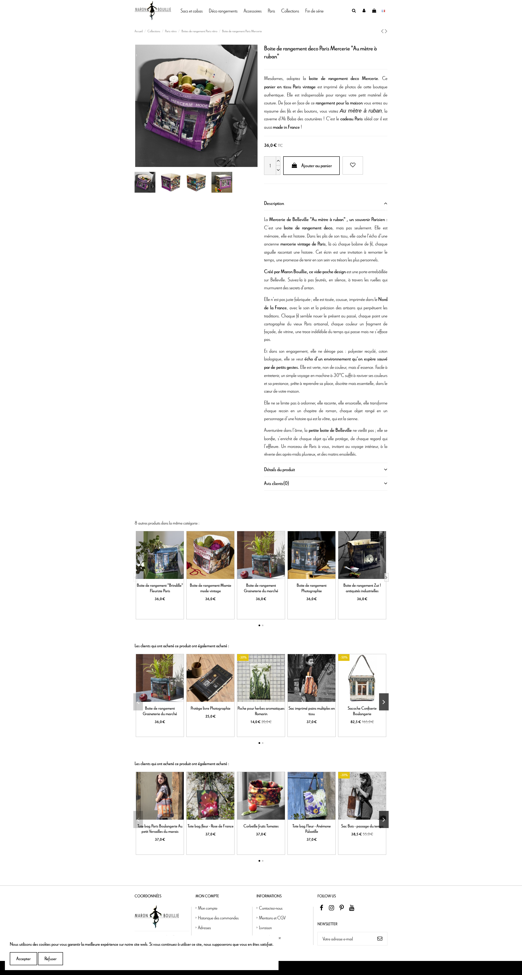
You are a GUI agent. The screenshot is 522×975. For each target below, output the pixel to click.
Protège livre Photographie (210, 708)
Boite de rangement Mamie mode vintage (210, 588)
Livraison (265, 927)
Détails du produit (279, 469)
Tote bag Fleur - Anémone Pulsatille (311, 829)
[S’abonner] (380, 938)
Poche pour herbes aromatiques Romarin (261, 711)
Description (274, 203)
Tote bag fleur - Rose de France (210, 826)
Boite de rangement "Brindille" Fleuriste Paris (160, 588)
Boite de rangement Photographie (311, 588)
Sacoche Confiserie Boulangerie (362, 711)
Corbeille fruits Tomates (261, 826)
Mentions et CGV (272, 917)
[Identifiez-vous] (364, 10)
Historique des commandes (218, 917)
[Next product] (386, 31)
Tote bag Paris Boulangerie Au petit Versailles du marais (159, 829)
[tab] (325, 203)
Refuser (50, 958)
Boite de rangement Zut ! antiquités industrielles (362, 588)
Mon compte (207, 907)
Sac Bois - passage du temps (362, 826)
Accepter (23, 958)
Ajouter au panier (316, 165)
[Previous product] (383, 31)
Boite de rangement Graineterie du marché (261, 588)
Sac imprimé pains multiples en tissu (312, 711)
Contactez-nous (270, 907)
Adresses (204, 927)
